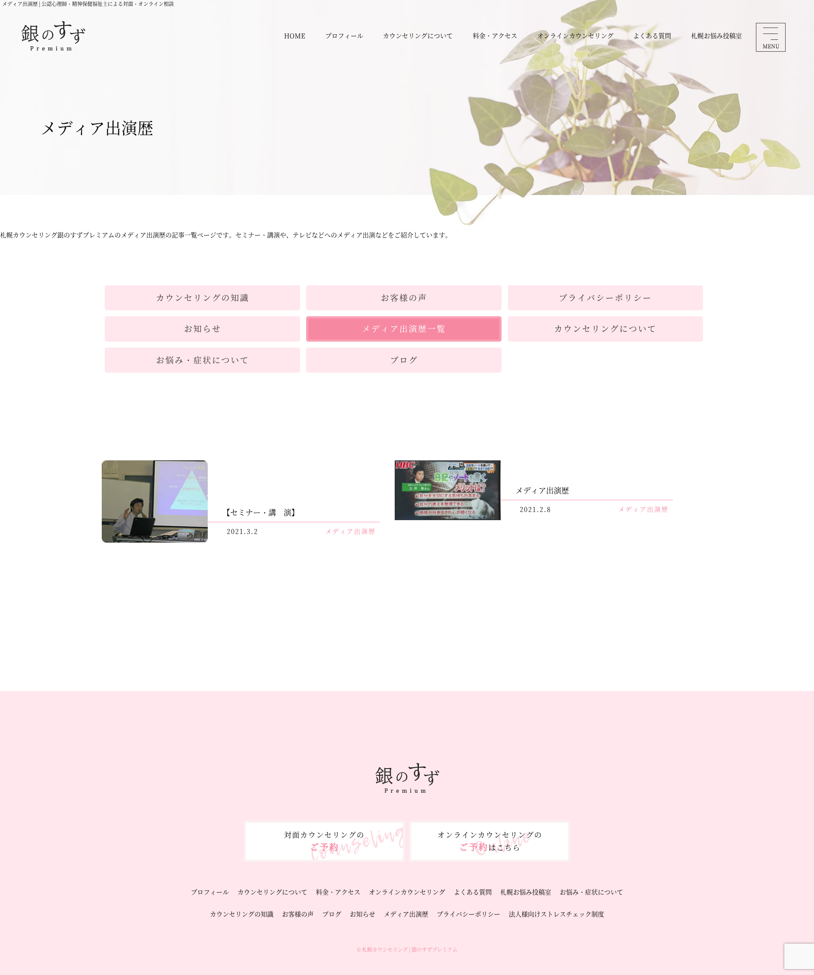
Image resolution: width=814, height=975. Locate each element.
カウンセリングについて (418, 35)
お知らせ (362, 913)
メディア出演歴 (406, 913)
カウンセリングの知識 (241, 913)
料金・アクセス (495, 35)
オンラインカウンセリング (575, 35)
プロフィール (344, 35)
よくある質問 (652, 35)
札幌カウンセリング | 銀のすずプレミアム (409, 949)
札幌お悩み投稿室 (716, 35)
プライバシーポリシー (468, 913)
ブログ (331, 913)
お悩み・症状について (591, 891)
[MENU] (770, 33)
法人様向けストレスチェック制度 (556, 913)
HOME (294, 35)
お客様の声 (298, 913)
